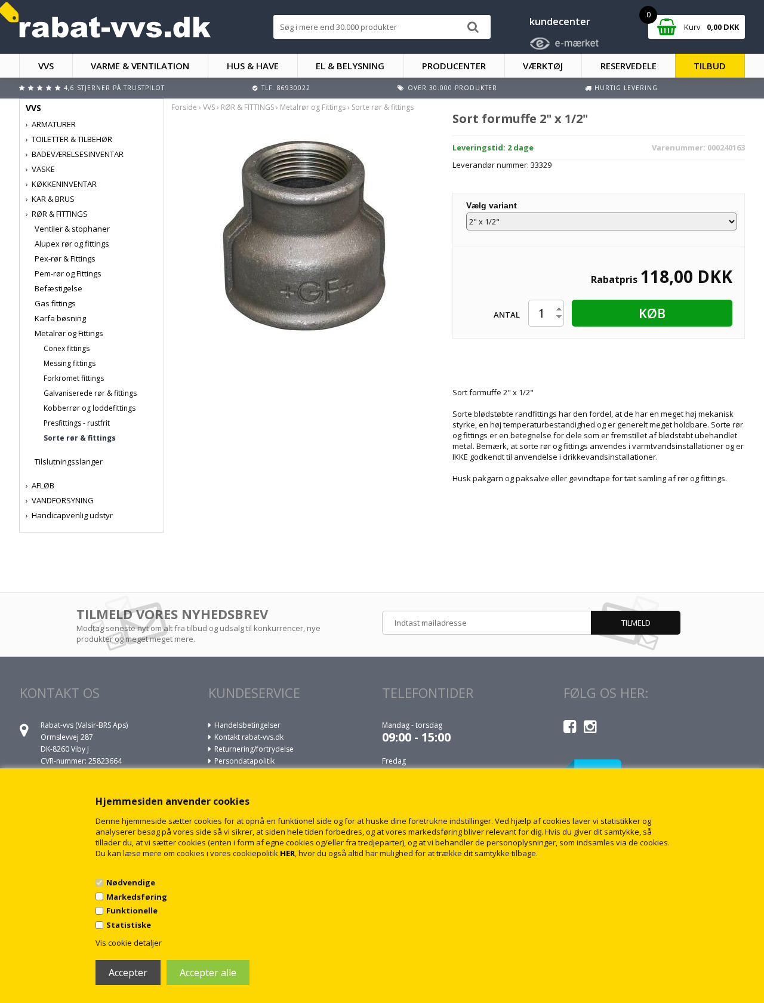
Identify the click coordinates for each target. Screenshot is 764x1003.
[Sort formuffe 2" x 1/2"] (303, 234)
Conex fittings (67, 348)
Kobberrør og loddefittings (89, 408)
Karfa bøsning (60, 318)
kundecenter (559, 21)
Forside (184, 107)
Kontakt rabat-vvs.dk (249, 737)
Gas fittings (55, 303)
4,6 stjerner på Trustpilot (114, 88)
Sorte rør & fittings (80, 438)
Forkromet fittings (74, 378)
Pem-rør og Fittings (68, 273)
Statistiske (128, 924)
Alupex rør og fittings (72, 243)
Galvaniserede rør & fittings (90, 393)
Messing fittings (70, 363)
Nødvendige (130, 882)
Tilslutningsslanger (69, 461)
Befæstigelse (58, 288)
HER (287, 853)
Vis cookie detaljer (129, 942)
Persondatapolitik (244, 761)
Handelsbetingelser (247, 725)
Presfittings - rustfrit (77, 423)
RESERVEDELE (628, 66)
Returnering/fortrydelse (254, 749)
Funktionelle (132, 910)
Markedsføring (136, 896)
